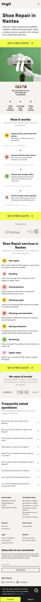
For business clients (29, 540)
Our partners (6, 529)
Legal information (7, 543)
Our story (5, 526)
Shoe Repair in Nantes (9, 508)
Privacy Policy (19, 594)
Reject (31, 599)
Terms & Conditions (8, 538)
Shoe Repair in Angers (29, 501)
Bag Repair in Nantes (9, 501)
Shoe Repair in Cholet (29, 503)
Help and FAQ (27, 526)
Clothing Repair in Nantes (8, 504)
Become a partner (28, 538)
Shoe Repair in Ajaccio (30, 517)
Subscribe (20, 570)
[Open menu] (38, 4)
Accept (10, 599)
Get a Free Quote (18, 43)
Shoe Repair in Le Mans (30, 505)
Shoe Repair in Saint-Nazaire (29, 509)
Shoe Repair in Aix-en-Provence (29, 513)
